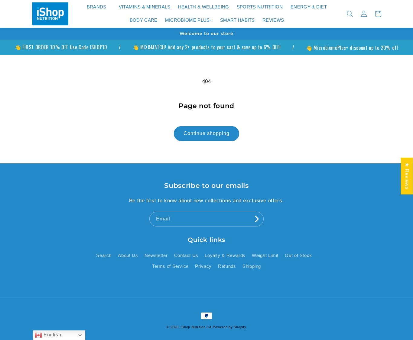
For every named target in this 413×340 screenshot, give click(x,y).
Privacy (203, 266)
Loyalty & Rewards (225, 255)
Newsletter (156, 255)
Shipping (251, 266)
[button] (99, 7)
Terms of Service (170, 266)
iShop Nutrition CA (196, 327)
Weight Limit (265, 255)
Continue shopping (207, 133)
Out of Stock (298, 255)
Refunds (227, 266)
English (51, 334)
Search (104, 255)
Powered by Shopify (229, 327)
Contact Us (186, 255)
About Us (128, 255)
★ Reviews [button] (407, 176)
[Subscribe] (256, 219)
